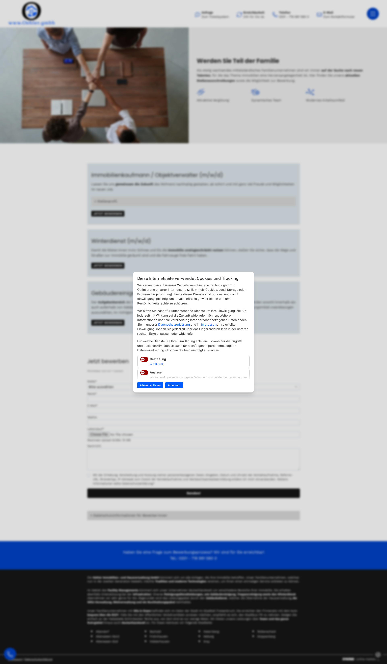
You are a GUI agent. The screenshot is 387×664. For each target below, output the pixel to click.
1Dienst (156, 364)
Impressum (209, 324)
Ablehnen (174, 385)
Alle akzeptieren (150, 385)
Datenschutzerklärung (174, 324)
